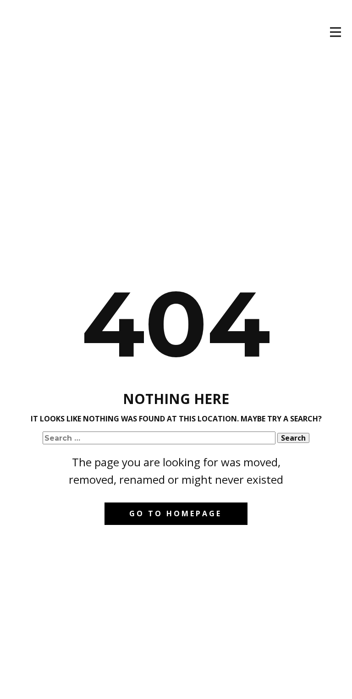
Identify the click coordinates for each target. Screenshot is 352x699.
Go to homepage (175, 513)
